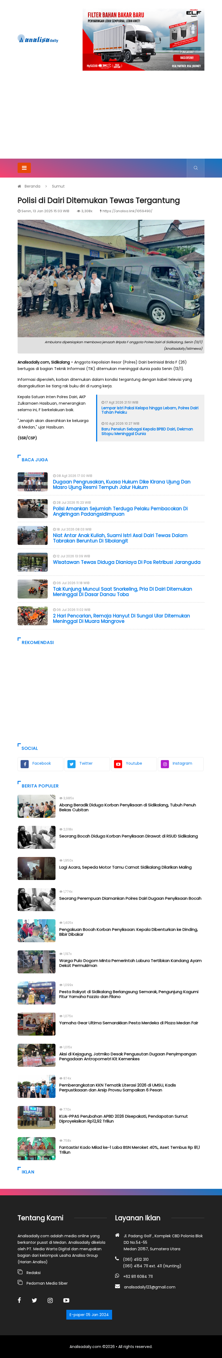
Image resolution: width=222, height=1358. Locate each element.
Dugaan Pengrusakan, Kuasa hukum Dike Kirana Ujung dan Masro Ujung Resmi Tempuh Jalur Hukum (122, 484)
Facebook (41, 763)
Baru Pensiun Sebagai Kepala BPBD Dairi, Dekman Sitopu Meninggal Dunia (147, 431)
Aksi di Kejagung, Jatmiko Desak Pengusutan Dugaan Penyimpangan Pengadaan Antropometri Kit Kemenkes (128, 1056)
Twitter (86, 763)
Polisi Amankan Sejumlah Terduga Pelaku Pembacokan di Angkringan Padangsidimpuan (120, 511)
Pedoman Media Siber (47, 1283)
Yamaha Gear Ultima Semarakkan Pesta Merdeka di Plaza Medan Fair (128, 1023)
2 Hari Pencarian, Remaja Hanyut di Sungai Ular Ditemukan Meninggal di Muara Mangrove (121, 618)
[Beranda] (38, 38)
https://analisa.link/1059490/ (127, 211)
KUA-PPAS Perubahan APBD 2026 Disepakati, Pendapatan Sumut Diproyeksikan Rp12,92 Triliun (123, 1118)
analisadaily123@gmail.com (149, 1287)
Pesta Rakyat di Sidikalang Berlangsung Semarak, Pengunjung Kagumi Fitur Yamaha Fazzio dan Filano (128, 994)
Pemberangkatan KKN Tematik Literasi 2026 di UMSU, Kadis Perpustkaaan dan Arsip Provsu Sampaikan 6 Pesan (117, 1087)
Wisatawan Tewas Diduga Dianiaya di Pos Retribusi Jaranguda (127, 562)
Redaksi (34, 1272)
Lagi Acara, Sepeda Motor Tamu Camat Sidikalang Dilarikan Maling (125, 867)
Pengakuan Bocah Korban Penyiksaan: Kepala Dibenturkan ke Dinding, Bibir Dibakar (128, 932)
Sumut (58, 186)
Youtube (134, 763)
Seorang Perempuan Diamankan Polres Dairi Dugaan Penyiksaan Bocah (130, 898)
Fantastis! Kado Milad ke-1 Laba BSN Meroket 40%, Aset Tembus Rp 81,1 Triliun (129, 1149)
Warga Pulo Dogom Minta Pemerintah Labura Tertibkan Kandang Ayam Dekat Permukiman (130, 963)
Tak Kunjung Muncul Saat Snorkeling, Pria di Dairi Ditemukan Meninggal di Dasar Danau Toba (122, 592)
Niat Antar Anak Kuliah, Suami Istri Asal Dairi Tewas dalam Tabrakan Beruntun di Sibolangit (120, 538)
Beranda (32, 186)
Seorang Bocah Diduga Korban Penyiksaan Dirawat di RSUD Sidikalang (128, 836)
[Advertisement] (111, 118)
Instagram (182, 763)
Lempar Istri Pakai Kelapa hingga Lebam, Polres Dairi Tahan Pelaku (150, 410)
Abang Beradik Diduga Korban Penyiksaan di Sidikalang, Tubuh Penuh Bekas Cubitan (127, 807)
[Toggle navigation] (24, 168)
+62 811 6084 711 (138, 1276)
